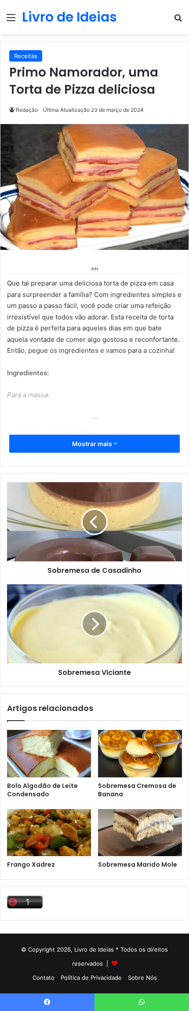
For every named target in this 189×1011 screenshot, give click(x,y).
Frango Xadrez (31, 864)
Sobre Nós (142, 977)
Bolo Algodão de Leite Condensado (42, 790)
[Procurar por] (178, 20)
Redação (27, 109)
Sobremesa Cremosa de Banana (137, 790)
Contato (44, 977)
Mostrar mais (92, 443)
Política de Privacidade (91, 977)
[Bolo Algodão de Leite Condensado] (49, 753)
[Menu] (11, 20)
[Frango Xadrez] (49, 833)
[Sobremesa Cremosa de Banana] (140, 753)
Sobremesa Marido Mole (137, 864)
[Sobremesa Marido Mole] (140, 833)
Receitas (25, 55)
